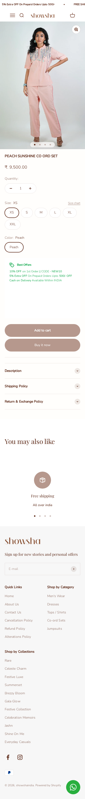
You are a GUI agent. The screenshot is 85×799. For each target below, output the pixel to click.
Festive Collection (18, 709)
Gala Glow (13, 701)
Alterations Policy (18, 636)
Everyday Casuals (18, 742)
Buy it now (42, 345)
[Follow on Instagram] (20, 757)
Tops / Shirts (56, 612)
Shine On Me (14, 734)
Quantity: (11, 178)
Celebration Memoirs (20, 717)
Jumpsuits (54, 628)
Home (9, 596)
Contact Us (13, 612)
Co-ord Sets (56, 620)
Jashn (9, 725)
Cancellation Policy (19, 620)
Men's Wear (56, 596)
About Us (12, 604)
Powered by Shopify (48, 785)
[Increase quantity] (30, 188)
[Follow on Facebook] (8, 757)
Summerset (13, 685)
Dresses (53, 604)
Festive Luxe (14, 677)
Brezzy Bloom (15, 693)
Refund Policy (15, 628)
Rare (8, 660)
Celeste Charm (15, 668)
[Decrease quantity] (11, 188)
